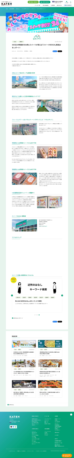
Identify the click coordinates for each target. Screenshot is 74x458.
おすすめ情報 (34, 436)
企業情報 (53, 5)
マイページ (33, 431)
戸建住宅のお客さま (35, 418)
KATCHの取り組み (57, 421)
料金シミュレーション (35, 423)
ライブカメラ (46, 435)
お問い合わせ (59, 5)
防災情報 (46, 432)
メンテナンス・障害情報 (35, 435)
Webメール (33, 440)
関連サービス (46, 422)
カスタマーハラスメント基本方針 (41, 451)
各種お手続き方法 (34, 432)
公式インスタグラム (42, 226)
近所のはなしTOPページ (18, 318)
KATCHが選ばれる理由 (35, 422)
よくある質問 (56, 435)
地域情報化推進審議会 (58, 426)
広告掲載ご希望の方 (58, 440)
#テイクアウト (20, 51)
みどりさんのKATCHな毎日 (35, 438)
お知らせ (56, 438)
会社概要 (56, 420)
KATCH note (56, 423)
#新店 (31, 51)
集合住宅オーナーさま (58, 442)
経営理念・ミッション (58, 418)
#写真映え (26, 51)
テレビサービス (47, 420)
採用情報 (56, 428)
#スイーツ (14, 51)
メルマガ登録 (33, 441)
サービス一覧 (37, 5)
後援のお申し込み (57, 427)
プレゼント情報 (34, 437)
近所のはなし (11, 404)
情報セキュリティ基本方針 (21, 451)
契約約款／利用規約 (47, 423)
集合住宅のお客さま (35, 421)
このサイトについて (12, 451)
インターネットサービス (48, 418)
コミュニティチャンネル (48, 431)
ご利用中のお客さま (35, 428)
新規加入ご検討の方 (35, 416)
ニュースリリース (57, 422)
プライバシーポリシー (31, 451)
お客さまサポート (34, 433)
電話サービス (46, 421)
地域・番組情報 (45, 5)
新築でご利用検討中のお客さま (36, 420)
